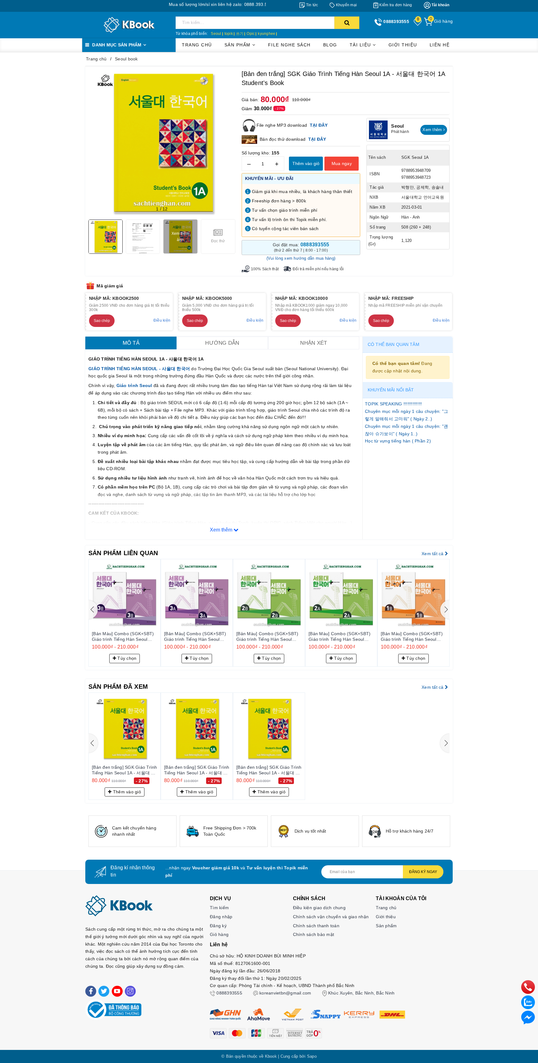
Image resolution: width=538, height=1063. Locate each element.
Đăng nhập (221, 916)
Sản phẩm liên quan (123, 553)
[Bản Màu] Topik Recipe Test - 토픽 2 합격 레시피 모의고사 (411, 636)
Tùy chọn (126, 658)
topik (228, 33)
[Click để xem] (161, 142)
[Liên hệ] (528, 1017)
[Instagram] (130, 991)
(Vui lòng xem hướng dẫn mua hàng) (301, 258)
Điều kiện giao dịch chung (319, 907)
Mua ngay (342, 163)
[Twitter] (103, 991)
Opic (251, 33)
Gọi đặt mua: (301, 247)
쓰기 (240, 33)
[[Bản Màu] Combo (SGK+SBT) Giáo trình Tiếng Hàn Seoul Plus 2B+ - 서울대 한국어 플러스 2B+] (196, 595)
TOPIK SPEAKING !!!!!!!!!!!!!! (393, 403)
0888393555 (229, 992)
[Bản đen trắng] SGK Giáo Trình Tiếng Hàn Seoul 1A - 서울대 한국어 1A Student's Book (124, 770)
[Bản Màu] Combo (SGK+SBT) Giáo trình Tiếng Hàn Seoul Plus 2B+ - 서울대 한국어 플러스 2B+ (196, 636)
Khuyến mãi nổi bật (391, 389)
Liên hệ (440, 44)
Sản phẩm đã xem (118, 686)
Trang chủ (197, 44)
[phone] (528, 987)
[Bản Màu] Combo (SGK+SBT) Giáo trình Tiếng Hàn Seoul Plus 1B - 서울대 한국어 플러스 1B (340, 636)
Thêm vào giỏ (305, 163)
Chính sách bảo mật (313, 934)
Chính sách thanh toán (316, 925)
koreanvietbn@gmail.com (285, 992)
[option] (132, 831)
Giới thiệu (403, 44)
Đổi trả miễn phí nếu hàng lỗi (318, 269)
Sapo (312, 1056)
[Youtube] (117, 991)
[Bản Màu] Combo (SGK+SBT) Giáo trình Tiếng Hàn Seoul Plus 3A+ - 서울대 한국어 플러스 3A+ (124, 636)
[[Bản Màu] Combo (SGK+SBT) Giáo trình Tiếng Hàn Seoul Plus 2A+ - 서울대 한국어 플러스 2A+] (269, 595)
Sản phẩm (238, 44)
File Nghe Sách (289, 44)
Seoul (216, 33)
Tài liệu (361, 44)
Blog (330, 44)
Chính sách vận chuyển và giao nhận (331, 916)
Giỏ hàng (219, 934)
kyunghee (266, 33)
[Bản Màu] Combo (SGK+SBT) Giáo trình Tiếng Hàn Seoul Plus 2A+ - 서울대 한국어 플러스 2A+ (268, 636)
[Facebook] (90, 991)
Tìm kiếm (219, 907)
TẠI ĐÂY (319, 124)
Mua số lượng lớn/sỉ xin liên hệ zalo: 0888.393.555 (187, 4)
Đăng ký (218, 925)
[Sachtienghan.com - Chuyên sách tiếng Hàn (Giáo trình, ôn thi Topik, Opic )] (129, 24)
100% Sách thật (265, 269)
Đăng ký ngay (423, 872)
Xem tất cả (433, 553)
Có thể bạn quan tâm (393, 344)
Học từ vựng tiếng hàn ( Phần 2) (398, 440)
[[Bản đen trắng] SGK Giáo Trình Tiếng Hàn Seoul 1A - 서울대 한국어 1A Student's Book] (124, 728)
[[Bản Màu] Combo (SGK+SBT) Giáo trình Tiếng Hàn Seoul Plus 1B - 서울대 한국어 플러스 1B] (341, 595)
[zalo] (528, 1002)
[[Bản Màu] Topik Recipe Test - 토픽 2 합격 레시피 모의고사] (413, 595)
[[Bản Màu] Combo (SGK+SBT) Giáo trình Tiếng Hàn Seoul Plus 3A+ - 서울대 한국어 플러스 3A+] (124, 595)
